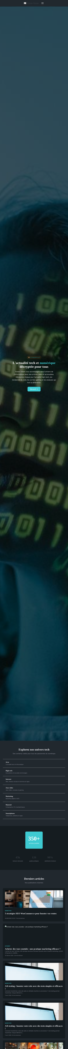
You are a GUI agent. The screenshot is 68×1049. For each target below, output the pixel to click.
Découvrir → (34, 389)
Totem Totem (31, 3)
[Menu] (42, 3)
